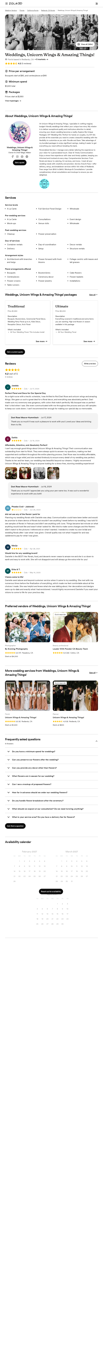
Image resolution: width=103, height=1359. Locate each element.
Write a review (90, 364)
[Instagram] (17, 156)
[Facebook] (12, 156)
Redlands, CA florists (48, 10)
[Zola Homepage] (15, 4)
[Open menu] (6, 3)
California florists (32, 10)
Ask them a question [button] (15, 826)
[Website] (26, 156)
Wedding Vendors (11, 10)
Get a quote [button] (19, 163)
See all (92, 295)
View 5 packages (12, 101)
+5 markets (40, 59)
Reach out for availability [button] (51, 891)
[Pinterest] (22, 156)
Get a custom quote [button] (15, 352)
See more (40, 341)
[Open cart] (96, 3)
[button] (85, 44)
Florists (22, 10)
